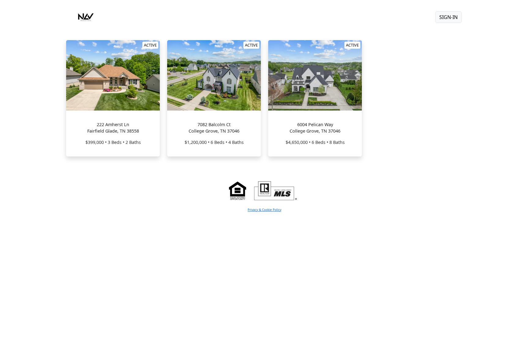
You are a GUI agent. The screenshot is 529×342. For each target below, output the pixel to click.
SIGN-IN (448, 17)
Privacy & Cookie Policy (264, 210)
